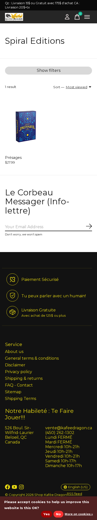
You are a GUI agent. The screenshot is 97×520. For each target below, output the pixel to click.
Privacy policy (18, 371)
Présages (13, 157)
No (58, 514)
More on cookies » (79, 514)
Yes (47, 514)
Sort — (58, 87)
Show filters (48, 70)
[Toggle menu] (87, 17)
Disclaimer (15, 365)
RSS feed (74, 494)
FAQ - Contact (19, 385)
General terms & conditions (32, 358)
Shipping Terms (20, 398)
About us (14, 351)
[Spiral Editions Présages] (26, 125)
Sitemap (13, 392)
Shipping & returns (24, 378)
